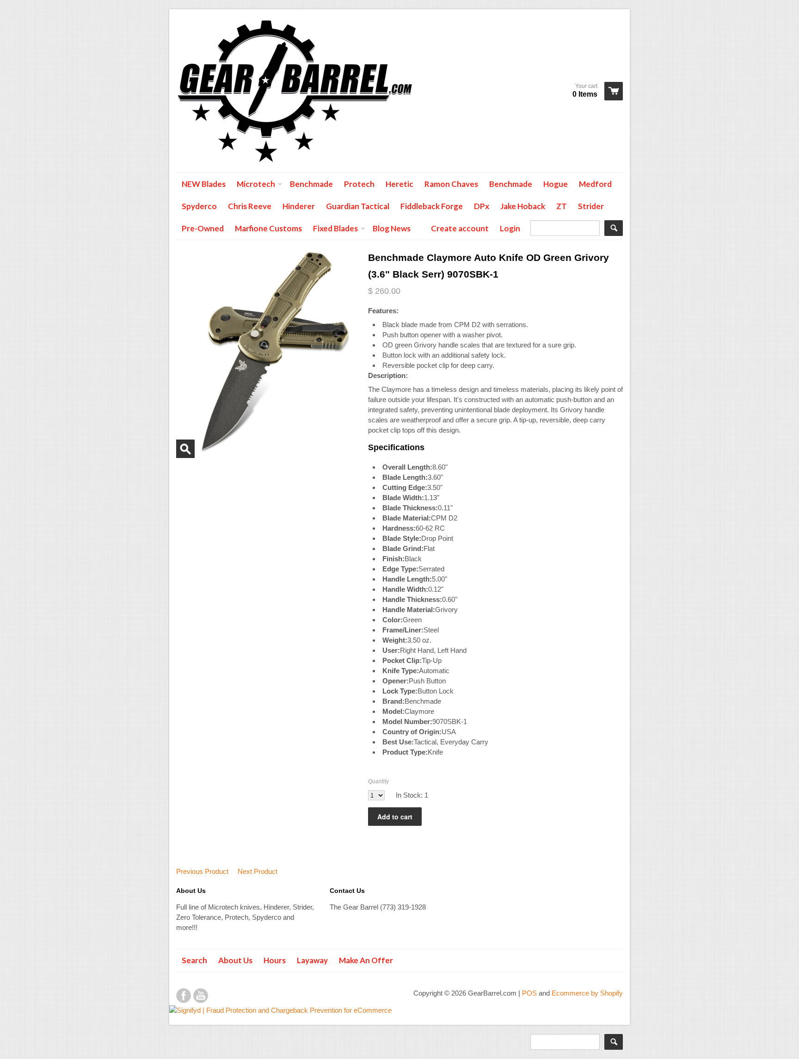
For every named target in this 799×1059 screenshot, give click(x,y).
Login (510, 228)
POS (529, 993)
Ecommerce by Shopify (587, 993)
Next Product (257, 871)
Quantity (378, 781)
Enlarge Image (185, 449)
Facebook (183, 995)
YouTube (200, 995)
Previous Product (202, 871)
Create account (460, 228)
